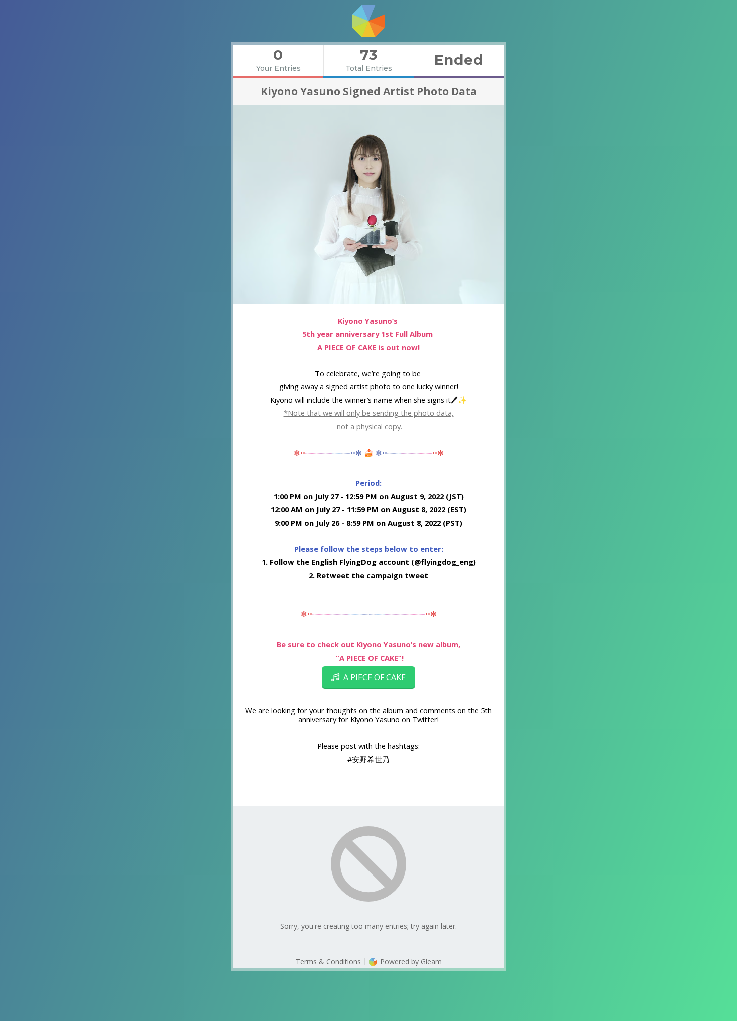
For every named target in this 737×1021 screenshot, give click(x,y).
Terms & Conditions (328, 961)
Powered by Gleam (410, 961)
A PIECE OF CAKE (372, 677)
